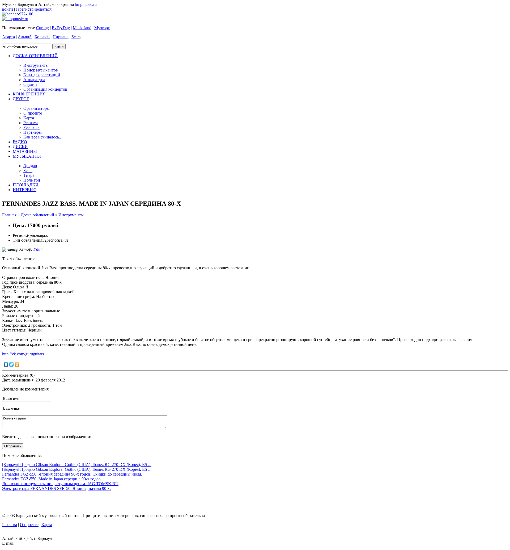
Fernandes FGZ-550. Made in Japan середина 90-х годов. (52, 479)
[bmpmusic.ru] (15, 18)
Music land (82, 28)
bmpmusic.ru (86, 4)
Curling (42, 28)
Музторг (102, 28)
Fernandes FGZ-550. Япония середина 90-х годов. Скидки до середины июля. (72, 474)
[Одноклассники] (17, 364)
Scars (75, 37)
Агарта (8, 37)
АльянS (25, 37)
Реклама (9, 524)
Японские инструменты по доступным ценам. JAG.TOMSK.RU (60, 483)
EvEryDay (61, 28)
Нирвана (61, 37)
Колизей (42, 37)
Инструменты (71, 215)
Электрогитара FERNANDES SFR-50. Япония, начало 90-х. (56, 488)
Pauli (37, 249)
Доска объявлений (37, 215)
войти (7, 9)
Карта (46, 524)
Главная (9, 215)
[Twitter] (11, 364)
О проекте (29, 524)
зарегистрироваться (34, 9)
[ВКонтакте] (6, 364)
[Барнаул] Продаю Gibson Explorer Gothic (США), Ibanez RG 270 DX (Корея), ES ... (76, 464)
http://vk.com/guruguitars (23, 354)
